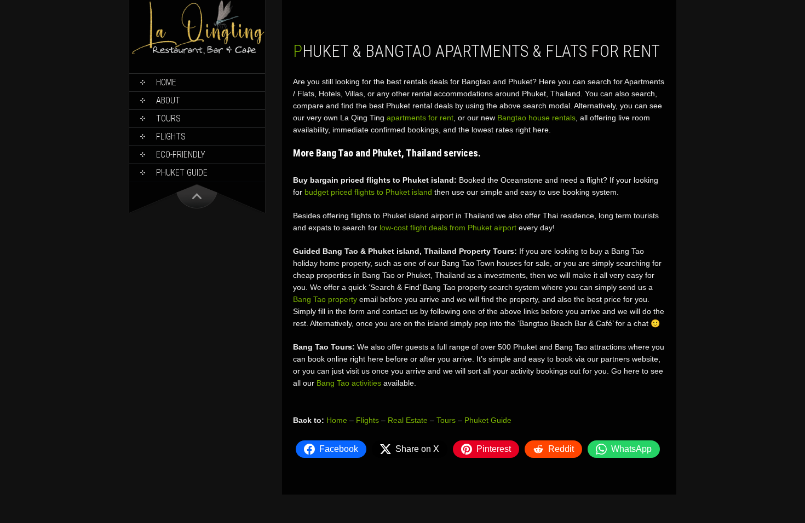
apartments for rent (420, 117)
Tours (168, 118)
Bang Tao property (325, 299)
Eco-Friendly (180, 154)
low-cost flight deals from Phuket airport (448, 227)
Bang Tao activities (349, 383)
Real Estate (408, 420)
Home (166, 82)
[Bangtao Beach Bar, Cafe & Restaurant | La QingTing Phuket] (197, 53)
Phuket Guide (487, 420)
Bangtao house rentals (536, 117)
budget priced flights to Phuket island (368, 192)
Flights (171, 136)
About (168, 100)
